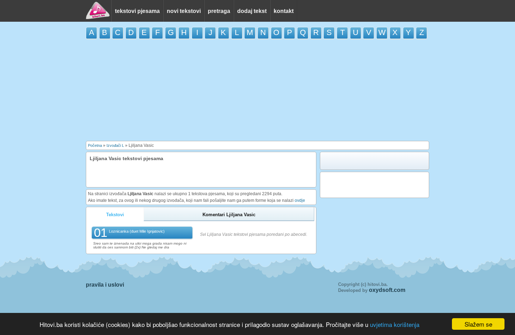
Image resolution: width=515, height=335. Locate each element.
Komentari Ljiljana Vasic (228, 214)
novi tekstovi (184, 11)
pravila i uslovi (105, 285)
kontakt (284, 11)
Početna (95, 145)
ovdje (300, 200)
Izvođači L (115, 145)
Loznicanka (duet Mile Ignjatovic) (137, 231)
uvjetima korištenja (394, 324)
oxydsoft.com (387, 290)
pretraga (219, 11)
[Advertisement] (257, 90)
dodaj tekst (252, 11)
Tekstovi (115, 214)
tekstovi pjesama (137, 11)
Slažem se (478, 324)
